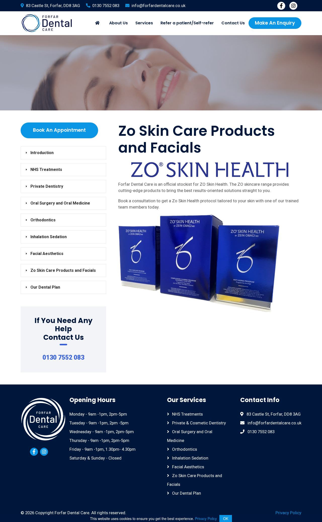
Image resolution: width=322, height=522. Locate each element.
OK (225, 518)
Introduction (42, 152)
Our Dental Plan (45, 287)
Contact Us (233, 23)
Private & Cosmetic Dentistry (198, 422)
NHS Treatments (46, 169)
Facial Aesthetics (46, 253)
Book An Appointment (59, 130)
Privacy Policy (288, 512)
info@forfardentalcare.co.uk (158, 5)
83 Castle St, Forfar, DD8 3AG (53, 5)
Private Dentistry (46, 186)
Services (144, 23)
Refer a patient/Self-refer (187, 23)
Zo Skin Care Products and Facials (63, 270)
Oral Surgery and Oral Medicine (60, 203)
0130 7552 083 (105, 5)
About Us (118, 23)
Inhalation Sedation (48, 236)
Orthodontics (43, 220)
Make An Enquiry (275, 23)
